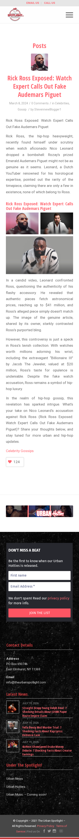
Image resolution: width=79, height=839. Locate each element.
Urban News (14, 779)
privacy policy (58, 598)
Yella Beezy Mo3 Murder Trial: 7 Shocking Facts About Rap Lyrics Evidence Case (42, 731)
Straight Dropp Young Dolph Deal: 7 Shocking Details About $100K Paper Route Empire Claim (44, 712)
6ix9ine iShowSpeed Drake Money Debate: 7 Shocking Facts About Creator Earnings (47, 750)
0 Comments (40, 103)
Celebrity (13, 451)
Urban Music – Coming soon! (26, 794)
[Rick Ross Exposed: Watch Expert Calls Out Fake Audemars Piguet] (39, 62)
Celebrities (62, 103)
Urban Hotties (15, 787)
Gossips (27, 451)
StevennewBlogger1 (47, 109)
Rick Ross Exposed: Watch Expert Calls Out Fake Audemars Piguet (39, 86)
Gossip (22, 109)
